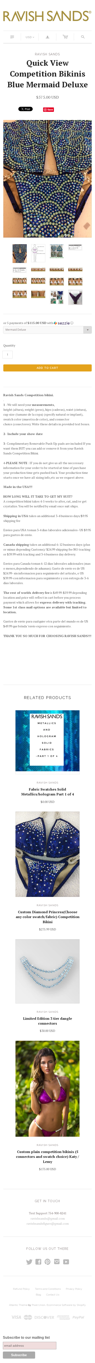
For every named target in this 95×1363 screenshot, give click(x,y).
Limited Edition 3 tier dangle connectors (47, 1021)
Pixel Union (38, 1305)
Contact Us (52, 1294)
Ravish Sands (47, 782)
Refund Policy (21, 1288)
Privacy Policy (74, 1288)
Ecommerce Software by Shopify (66, 1305)
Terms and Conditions (48, 1288)
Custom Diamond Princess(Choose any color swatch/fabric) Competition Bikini (48, 916)
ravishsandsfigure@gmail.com (48, 1223)
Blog (38, 1294)
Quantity (9, 345)
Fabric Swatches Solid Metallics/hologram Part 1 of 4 (47, 792)
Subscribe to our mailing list (26, 1337)
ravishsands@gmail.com (47, 1218)
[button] (47, 323)
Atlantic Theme (18, 1305)
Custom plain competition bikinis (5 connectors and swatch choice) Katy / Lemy (47, 1156)
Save (50, 109)
